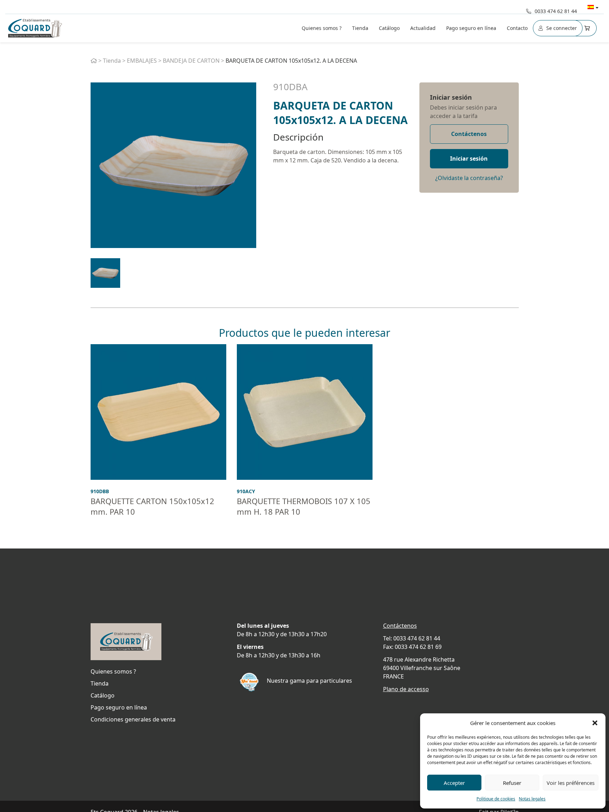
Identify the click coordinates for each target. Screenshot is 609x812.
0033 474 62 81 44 (556, 11)
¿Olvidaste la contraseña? (469, 178)
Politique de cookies (495, 799)
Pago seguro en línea (471, 28)
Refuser (512, 782)
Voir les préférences (571, 782)
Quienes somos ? (322, 28)
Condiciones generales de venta (133, 719)
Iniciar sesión (451, 97)
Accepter (454, 782)
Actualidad (423, 28)
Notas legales (532, 799)
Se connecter (561, 28)
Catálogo (389, 28)
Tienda (360, 28)
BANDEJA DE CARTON (191, 60)
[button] (594, 722)
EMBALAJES (142, 60)
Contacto (517, 28)
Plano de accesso (406, 689)
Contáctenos (469, 134)
